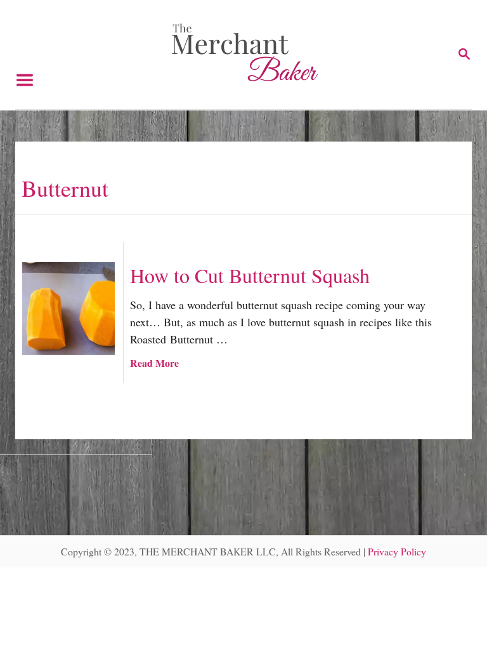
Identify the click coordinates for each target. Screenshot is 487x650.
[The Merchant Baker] (245, 51)
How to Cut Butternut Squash (250, 275)
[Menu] (24, 54)
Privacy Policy (397, 551)
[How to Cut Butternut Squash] (68, 308)
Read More (154, 362)
